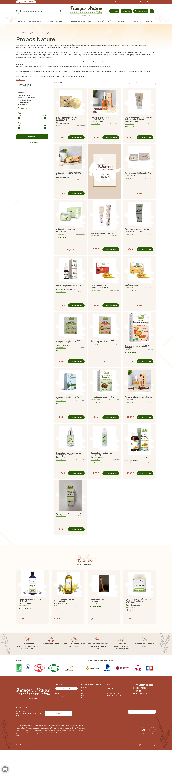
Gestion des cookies (78, 745)
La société (110, 688)
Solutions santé (140, 694)
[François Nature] (86, 11)
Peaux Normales (23, 102)
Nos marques (35, 33)
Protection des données (60, 745)
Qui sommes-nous (113, 693)
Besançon (84, 691)
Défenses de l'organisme (26, 98)
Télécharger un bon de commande (142, 712)
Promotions (135, 21)
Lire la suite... (20, 80)
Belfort (83, 698)
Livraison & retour (113, 691)
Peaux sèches (22, 105)
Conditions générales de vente (26, 745)
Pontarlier (84, 693)
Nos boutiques (139, 688)
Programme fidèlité (114, 695)
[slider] (19, 118)
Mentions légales (45, 745)
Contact (137, 691)
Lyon (83, 695)
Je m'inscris (58, 714)
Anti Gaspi (150, 21)
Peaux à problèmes (24, 100)
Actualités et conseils (143, 685)
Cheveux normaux (24, 95)
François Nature (22, 33)
